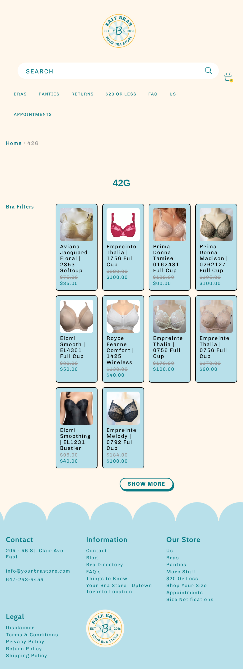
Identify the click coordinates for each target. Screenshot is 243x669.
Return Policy (24, 648)
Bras (20, 94)
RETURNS (82, 94)
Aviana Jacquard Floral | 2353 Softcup (74, 258)
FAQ (153, 94)
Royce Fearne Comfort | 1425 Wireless (120, 350)
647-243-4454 (25, 579)
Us (169, 550)
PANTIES (49, 94)
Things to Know (107, 578)
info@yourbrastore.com (38, 571)
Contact (96, 550)
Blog (92, 558)
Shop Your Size (186, 585)
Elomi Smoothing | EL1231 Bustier (75, 439)
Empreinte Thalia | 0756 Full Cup (168, 347)
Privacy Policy (25, 641)
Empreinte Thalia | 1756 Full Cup (122, 255)
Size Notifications (190, 599)
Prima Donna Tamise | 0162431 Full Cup (166, 258)
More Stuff (181, 571)
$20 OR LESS (121, 94)
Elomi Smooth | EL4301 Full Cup (72, 347)
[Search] (208, 71)
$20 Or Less (182, 578)
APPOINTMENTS (33, 114)
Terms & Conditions (32, 634)
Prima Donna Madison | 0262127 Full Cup (214, 258)
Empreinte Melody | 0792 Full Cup (122, 439)
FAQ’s (93, 571)
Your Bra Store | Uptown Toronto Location (119, 588)
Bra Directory (104, 564)
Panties (176, 564)
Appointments (184, 592)
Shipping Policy (26, 655)
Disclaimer (20, 627)
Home (14, 143)
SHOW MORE (146, 484)
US (173, 94)
